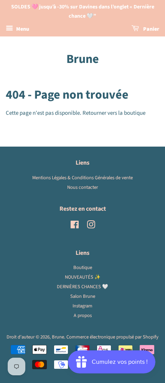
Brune (82, 59)
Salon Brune (82, 296)
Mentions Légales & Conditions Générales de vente (82, 177)
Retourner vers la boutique (113, 113)
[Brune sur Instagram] (91, 226)
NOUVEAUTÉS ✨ (83, 277)
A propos (83, 315)
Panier (150, 29)
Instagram (82, 305)
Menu (22, 29)
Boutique (82, 267)
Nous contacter (82, 187)
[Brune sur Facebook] (74, 226)
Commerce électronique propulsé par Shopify (112, 336)
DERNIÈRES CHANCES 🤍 (82, 286)
